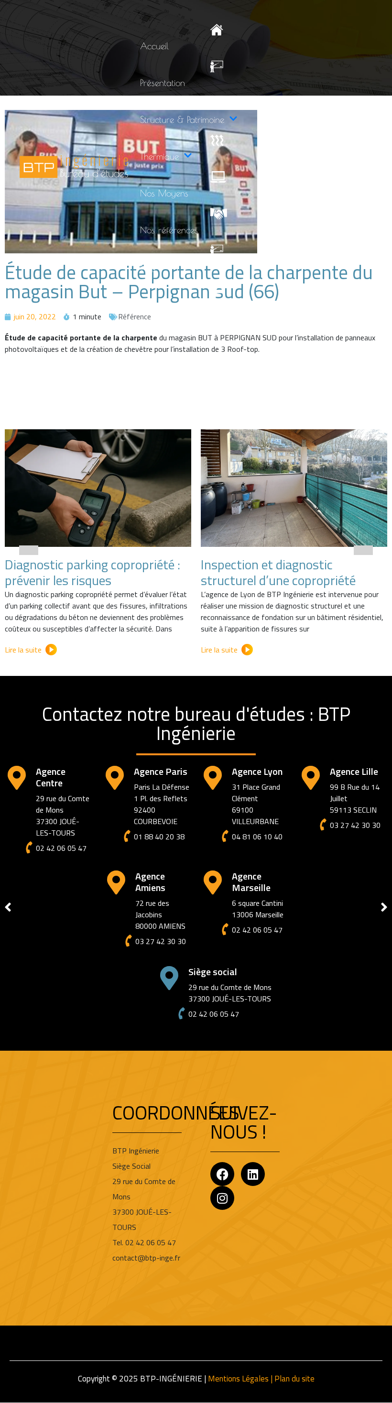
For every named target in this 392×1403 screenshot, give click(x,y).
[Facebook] (222, 1174)
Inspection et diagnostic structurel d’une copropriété (278, 572)
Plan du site (294, 1378)
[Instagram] (222, 1198)
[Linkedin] (253, 1174)
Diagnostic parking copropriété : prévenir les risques (92, 572)
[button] (28, 550)
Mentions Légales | (241, 1378)
